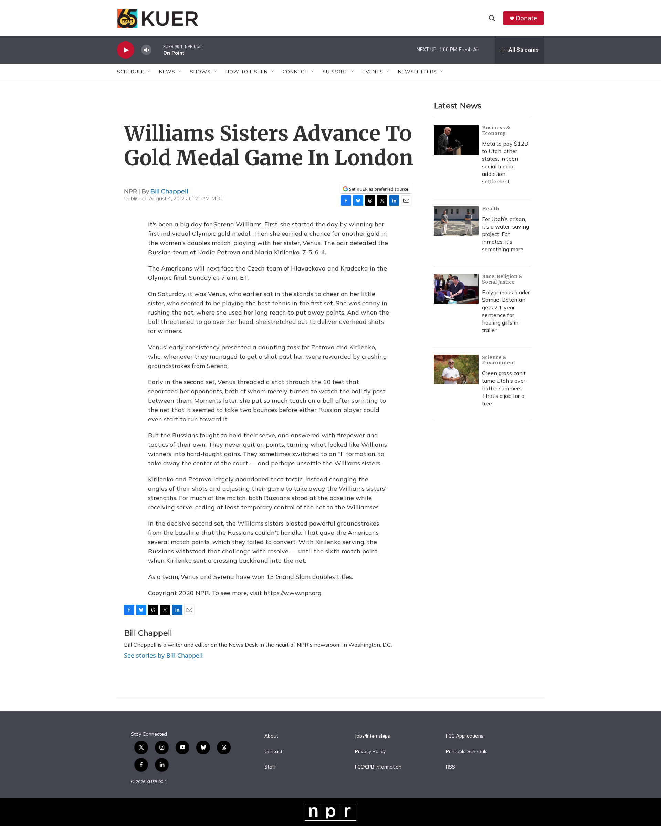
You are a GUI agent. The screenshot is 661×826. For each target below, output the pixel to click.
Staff (270, 767)
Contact (273, 751)
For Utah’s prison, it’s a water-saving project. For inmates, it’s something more (505, 234)
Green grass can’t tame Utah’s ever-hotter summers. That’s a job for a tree (505, 388)
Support (335, 71)
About (271, 736)
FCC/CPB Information (378, 767)
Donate (526, 18)
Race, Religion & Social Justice (502, 279)
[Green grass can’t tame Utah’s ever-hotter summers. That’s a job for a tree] (456, 369)
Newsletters (417, 71)
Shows (200, 71)
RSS (450, 767)
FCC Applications (464, 736)
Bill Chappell (169, 191)
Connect (295, 71)
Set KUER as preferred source (378, 189)
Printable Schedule (467, 751)
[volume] (146, 50)
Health (490, 208)
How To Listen (246, 71)
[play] (125, 50)
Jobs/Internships (372, 736)
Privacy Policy (370, 751)
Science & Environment (498, 360)
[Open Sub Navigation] (149, 71)
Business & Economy (496, 130)
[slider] (157, 49)
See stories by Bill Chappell (163, 655)
